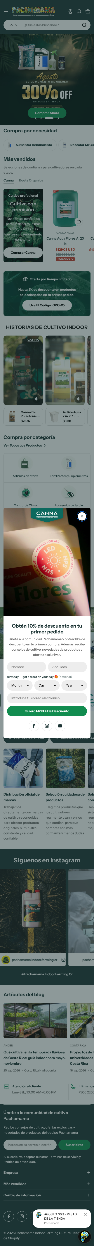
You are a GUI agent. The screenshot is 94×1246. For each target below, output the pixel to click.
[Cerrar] (82, 516)
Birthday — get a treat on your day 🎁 (39, 676)
